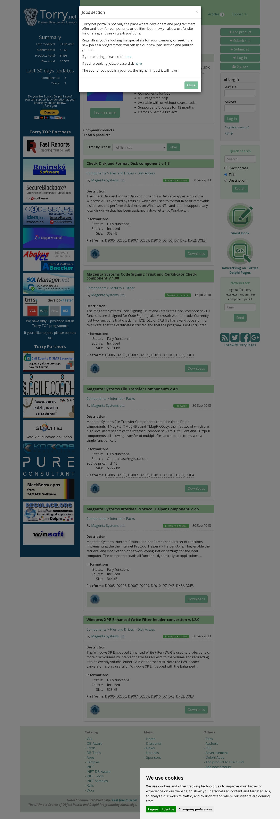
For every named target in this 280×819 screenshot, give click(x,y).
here (128, 56)
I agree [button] (153, 809)
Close (191, 85)
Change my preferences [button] (195, 809)
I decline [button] (168, 809)
